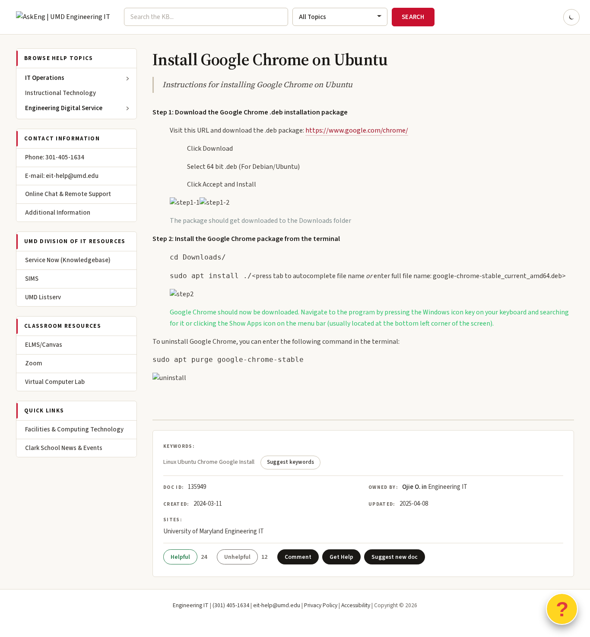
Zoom (33, 363)
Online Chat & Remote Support (68, 194)
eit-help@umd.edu (276, 605)
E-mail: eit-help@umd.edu (61, 176)
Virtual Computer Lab (55, 382)
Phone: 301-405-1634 (54, 157)
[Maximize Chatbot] (577, 238)
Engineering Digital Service (63, 108)
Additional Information (57, 212)
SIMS (31, 278)
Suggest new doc (394, 557)
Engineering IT (191, 605)
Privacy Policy (320, 605)
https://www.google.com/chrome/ (356, 130)
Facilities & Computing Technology (74, 429)
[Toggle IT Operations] (128, 79)
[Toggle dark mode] (571, 17)
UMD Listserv (43, 297)
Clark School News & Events (63, 448)
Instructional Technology (60, 93)
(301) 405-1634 (231, 605)
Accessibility (355, 605)
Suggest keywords (290, 462)
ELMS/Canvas (43, 344)
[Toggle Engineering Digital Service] (128, 108)
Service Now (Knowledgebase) (68, 260)
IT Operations (44, 77)
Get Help (341, 557)
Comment (298, 557)
